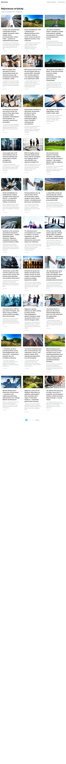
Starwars (4, 2)
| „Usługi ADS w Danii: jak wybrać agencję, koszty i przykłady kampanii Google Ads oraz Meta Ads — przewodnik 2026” (54, 196)
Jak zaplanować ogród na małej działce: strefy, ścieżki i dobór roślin (54, 111)
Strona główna (61, 2)
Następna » (37, 420)
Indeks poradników (51, 2)
